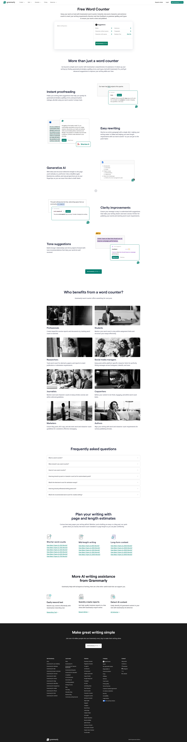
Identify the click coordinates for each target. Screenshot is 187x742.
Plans (66, 661)
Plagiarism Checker (88, 663)
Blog (66, 687)
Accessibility (105, 696)
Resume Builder (87, 720)
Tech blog (67, 689)
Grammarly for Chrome (52, 673)
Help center (124, 661)
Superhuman (107, 661)
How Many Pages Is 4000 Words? (121, 552)
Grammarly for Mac (51, 668)
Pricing (45, 2)
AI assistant (68, 675)
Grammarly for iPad (51, 693)
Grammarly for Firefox (52, 678)
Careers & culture (107, 671)
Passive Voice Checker (89, 730)
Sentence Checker (88, 725)
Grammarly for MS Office (52, 683)
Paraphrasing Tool (88, 678)
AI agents (86, 666)
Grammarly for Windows (52, 666)
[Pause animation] (96, 191)
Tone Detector (87, 688)
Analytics (86, 705)
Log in (167, 2)
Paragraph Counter (88, 695)
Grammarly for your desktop (53, 663)
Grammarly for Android (52, 695)
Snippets (86, 703)
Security (105, 693)
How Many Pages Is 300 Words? (57, 547)
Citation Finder (87, 713)
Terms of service (106, 686)
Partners (105, 678)
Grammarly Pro (68, 663)
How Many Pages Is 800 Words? (89, 546)
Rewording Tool (52, 612)
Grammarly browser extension (54, 671)
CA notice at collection (108, 691)
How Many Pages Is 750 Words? (57, 556)
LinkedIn (125, 673)
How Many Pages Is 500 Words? (57, 552)
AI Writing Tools (87, 686)
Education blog (68, 692)
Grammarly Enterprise (70, 670)
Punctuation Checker (89, 727)
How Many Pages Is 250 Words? (57, 545)
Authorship (86, 710)
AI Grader (86, 715)
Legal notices (106, 698)
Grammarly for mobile (52, 688)
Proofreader (87, 732)
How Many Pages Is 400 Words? (57, 550)
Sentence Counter (88, 698)
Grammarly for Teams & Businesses (70, 667)
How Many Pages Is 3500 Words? (121, 550)
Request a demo (159, 2)
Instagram (125, 668)
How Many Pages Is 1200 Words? (89, 550)
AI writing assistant (69, 682)
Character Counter (88, 693)
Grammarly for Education (71, 672)
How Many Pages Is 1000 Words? (89, 548)
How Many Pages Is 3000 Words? (121, 548)
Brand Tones (87, 708)
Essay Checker (87, 676)
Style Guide (86, 700)
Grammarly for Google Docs (53, 686)
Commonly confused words (71, 697)
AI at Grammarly (69, 677)
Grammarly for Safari (51, 676)
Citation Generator (88, 673)
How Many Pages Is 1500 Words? (89, 552)
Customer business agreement (110, 688)
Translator (86, 681)
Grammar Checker (88, 661)
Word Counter (87, 690)
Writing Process (69, 684)
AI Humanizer (87, 671)
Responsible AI (106, 669)
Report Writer (83, 612)
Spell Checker (87, 722)
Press (104, 674)
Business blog (68, 694)
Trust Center (106, 681)
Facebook (125, 666)
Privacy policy (106, 683)
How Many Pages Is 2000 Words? (89, 554)
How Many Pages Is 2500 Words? (121, 546)
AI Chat (86, 683)
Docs (48, 661)
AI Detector (114, 612)
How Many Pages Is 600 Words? (57, 554)
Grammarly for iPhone (52, 690)
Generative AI (68, 680)
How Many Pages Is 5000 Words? (121, 554)
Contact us (124, 663)
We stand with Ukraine (108, 666)
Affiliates (105, 676)
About (104, 664)
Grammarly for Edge (51, 681)
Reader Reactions (88, 717)
